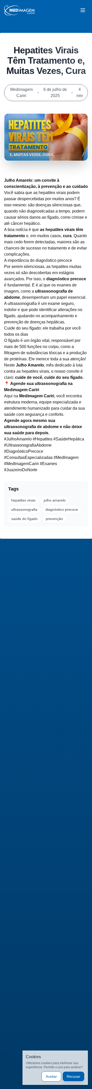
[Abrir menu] (83, 10)
